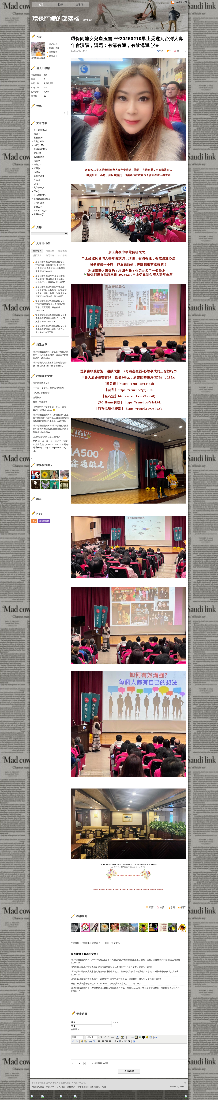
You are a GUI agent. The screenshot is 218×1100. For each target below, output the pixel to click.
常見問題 (60, 1086)
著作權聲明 (82, 1086)
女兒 (118, 943)
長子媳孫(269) (40, 130)
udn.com (183, 1086)
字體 (74, 1037)
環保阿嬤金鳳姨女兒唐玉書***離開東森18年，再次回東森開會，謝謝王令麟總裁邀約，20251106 (50, 355)
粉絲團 (37, 1097)
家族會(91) (38, 137)
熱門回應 (50, 255)
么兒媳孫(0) (39, 157)
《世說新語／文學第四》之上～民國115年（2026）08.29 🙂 (49, 408)
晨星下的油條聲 (40, 402)
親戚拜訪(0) (39, 176)
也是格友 (37, 397)
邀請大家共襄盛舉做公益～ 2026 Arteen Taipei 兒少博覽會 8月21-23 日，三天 (106, 983)
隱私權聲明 (95, 1086)
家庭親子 (96, 943)
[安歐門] (153, 927)
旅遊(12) (37, 164)
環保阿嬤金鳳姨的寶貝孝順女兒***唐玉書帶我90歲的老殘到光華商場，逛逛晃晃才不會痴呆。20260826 (50, 306)
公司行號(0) (39, 203)
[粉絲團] (32, 1096)
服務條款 (71, 1086)
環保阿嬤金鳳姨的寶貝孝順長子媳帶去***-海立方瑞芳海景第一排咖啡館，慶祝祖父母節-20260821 (116, 979)
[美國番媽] (114, 927)
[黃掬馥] (172, 927)
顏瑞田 (124, 867)
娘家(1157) (39, 145)
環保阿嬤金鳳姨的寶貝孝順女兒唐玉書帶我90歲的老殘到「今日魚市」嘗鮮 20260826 (51, 329)
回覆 (151, 907)
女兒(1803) (39, 141)
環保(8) (37, 134)
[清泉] (143, 927)
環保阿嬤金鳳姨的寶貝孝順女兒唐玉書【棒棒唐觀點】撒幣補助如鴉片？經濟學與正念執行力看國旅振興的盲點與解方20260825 (125, 973)
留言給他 (53, 56)
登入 (166, 1097)
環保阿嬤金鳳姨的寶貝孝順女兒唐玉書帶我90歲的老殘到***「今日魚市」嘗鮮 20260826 (111, 967)
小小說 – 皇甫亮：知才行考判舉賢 (48, 388)
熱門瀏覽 (37, 255)
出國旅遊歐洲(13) (42, 199)
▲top (184, 1083)
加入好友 (53, 44)
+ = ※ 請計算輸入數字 (92, 1063)
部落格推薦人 (44, 465)
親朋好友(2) (39, 214)
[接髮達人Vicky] (94, 927)
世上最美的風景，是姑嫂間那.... (47, 436)
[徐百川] (85, 927)
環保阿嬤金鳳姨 (38, 58)
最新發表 (37, 250)
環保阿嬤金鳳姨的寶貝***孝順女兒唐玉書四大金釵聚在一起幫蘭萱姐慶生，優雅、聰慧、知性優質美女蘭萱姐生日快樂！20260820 (126, 961)
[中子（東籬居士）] (104, 927)
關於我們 (50, 1086)
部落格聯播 (44, 521)
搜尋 (65, 113)
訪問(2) (37, 183)
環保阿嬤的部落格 (56, 18)
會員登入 (75, 1029)
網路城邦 (179, 1097)
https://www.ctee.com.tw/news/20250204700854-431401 (128, 864)
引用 (172, 907)
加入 (171, 1097)
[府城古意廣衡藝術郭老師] (75, 927)
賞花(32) (37, 153)
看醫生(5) (38, 206)
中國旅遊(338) (40, 149)
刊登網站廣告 (38, 1086)
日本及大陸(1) (40, 210)
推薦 (162, 907)
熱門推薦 (62, 255)
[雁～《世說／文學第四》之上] (163, 927)
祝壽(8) (37, 168)
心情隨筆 (85, 943)
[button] (78, 1037)
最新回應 (50, 250)
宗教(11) (37, 191)
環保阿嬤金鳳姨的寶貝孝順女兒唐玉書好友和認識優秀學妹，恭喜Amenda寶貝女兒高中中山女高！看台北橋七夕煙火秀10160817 (125, 989)
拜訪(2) (37, 180)
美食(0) (37, 160)
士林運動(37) (39, 195)
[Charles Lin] (133, 927)
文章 (41, 4)
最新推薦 (62, 250)
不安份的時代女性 (41, 383)
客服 (104, 1086)
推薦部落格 (54, 48)
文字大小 (89, 1037)
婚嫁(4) (37, 172)
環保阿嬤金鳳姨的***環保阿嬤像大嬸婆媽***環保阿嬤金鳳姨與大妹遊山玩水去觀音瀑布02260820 (50, 279)
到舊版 (87, 20)
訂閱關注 (53, 52)
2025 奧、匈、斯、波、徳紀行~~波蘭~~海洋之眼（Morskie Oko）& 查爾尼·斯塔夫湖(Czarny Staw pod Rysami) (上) (51, 446)
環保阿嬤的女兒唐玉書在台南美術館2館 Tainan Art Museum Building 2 (50, 364)
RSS (34, 521)
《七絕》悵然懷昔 (41, 392)
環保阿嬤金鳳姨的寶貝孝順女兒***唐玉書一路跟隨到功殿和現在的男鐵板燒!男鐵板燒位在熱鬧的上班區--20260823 (50, 267)
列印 (183, 907)
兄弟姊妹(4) (39, 187)
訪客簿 (79, 4)
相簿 (60, 4)
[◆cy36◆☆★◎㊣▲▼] (182, 927)
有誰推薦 (81, 916)
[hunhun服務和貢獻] (124, 927)
